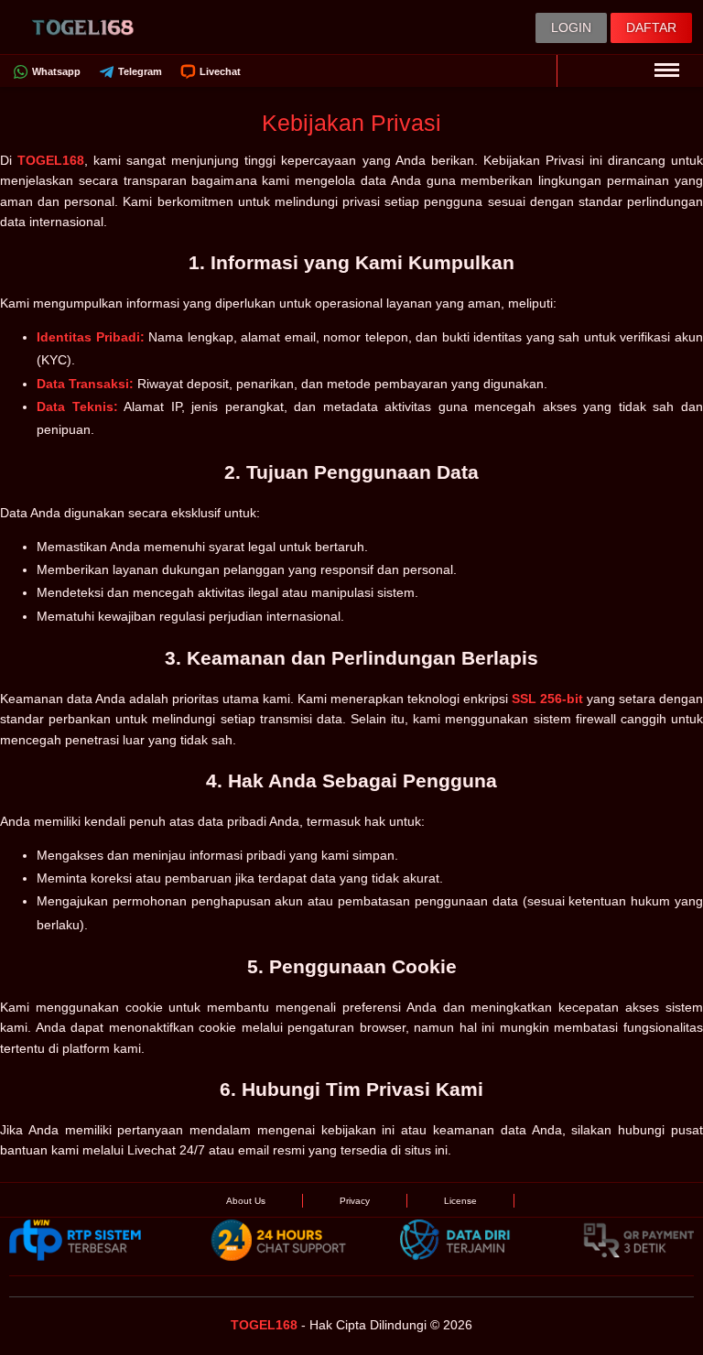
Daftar (651, 27)
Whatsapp (56, 71)
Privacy (355, 1201)
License (460, 1201)
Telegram (140, 71)
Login (571, 27)
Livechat (220, 71)
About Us (245, 1201)
